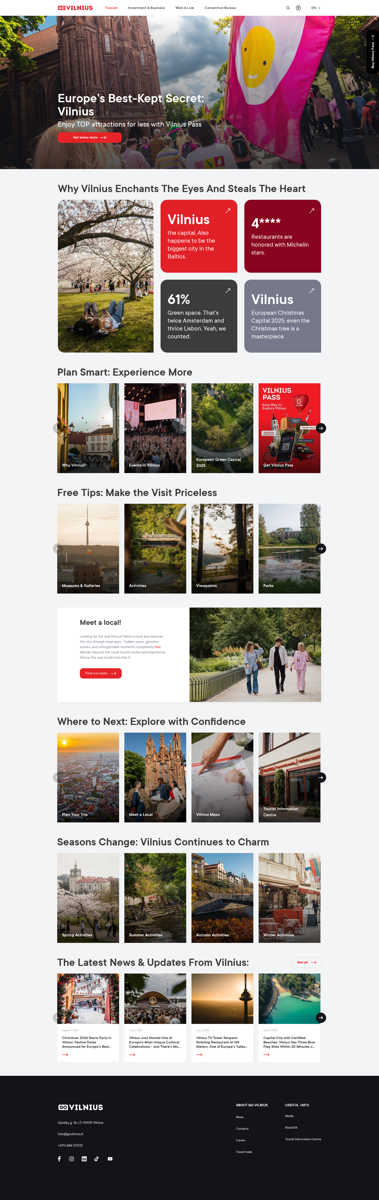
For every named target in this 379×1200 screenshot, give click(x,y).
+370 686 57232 (70, 1145)
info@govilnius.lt (70, 1134)
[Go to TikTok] (97, 1159)
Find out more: (96, 673)
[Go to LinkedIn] (85, 1159)
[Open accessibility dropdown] (298, 8)
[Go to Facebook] (61, 1159)
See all (302, 962)
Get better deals (85, 137)
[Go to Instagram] (72, 1159)
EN (313, 8)
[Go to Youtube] (110, 1159)
